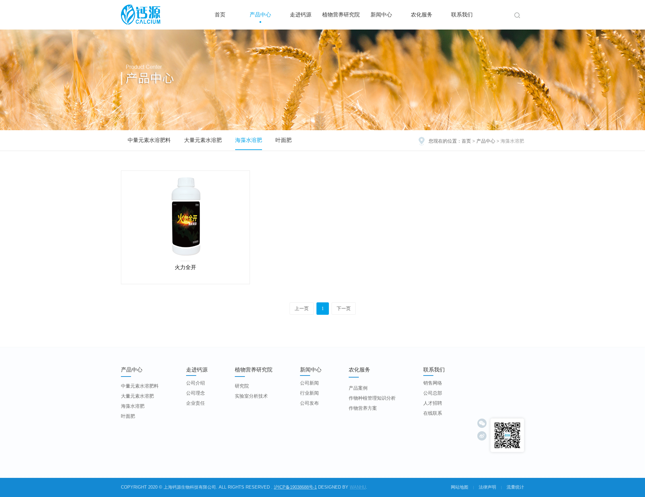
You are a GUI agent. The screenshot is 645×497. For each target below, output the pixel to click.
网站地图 (459, 487)
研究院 (242, 386)
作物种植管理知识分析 (372, 398)
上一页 (302, 308)
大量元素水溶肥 (203, 140)
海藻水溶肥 (248, 140)
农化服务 (421, 14)
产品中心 (260, 14)
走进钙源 (300, 14)
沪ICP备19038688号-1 (295, 487)
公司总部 (432, 393)
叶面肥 (283, 140)
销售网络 (432, 383)
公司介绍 (195, 383)
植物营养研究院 (341, 14)
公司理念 (195, 393)
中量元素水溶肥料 (149, 140)
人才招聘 (432, 403)
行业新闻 (309, 393)
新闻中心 (381, 14)
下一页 (344, 308)
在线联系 (432, 413)
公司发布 (309, 403)
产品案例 (358, 388)
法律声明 (487, 487)
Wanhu (358, 487)
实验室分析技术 (251, 396)
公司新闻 (309, 383)
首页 (220, 14)
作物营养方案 (363, 408)
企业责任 (195, 403)
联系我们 (462, 14)
